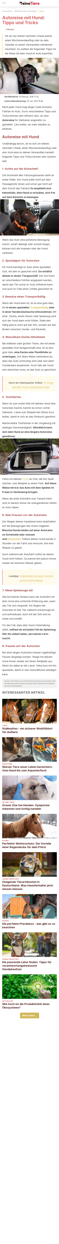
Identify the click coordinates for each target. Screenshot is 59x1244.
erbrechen (14, 539)
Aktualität (7, 1001)
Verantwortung (10, 879)
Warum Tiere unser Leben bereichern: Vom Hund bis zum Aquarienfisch (27, 768)
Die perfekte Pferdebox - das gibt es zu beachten (28, 925)
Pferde (5, 841)
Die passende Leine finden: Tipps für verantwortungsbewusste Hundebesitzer (26, 965)
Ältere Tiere (8, 802)
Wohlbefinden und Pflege (25, 11)
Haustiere (7, 764)
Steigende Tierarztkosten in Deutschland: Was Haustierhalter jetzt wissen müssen (27, 885)
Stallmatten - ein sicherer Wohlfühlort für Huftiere (27, 730)
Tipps (41, 11)
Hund (25, 479)
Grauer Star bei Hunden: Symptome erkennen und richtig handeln (26, 807)
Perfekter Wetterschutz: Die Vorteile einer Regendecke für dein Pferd (26, 845)
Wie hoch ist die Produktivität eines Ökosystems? (26, 1005)
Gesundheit (7, 11)
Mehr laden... (29, 1015)
